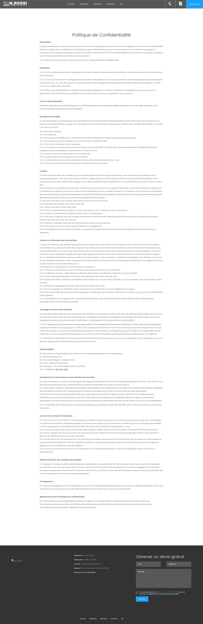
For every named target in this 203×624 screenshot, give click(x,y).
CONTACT (114, 619)
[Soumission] (170, 4)
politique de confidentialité (167, 592)
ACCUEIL (83, 619)
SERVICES (103, 619)
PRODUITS (93, 619)
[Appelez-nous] (180, 4)
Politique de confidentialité (85, 572)
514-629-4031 (62, 369)
